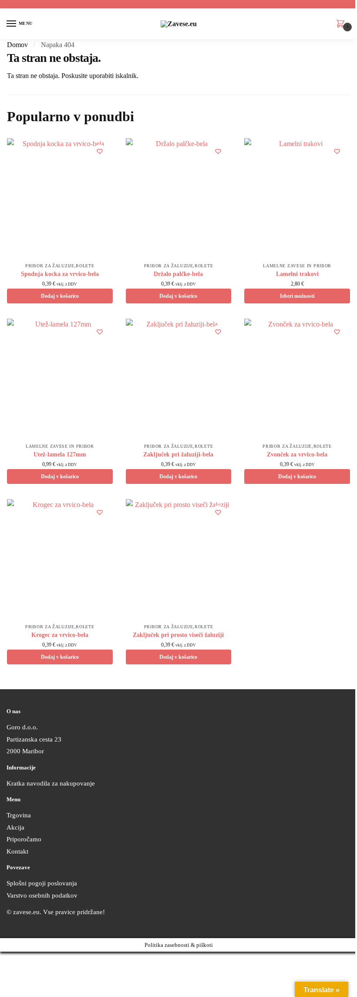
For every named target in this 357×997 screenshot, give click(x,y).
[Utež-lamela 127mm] (60, 379)
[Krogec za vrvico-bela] (60, 559)
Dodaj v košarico (60, 296)
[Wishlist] (99, 151)
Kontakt (17, 851)
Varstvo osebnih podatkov (42, 895)
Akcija (15, 827)
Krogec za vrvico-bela (59, 635)
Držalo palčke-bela (178, 274)
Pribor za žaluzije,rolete (59, 265)
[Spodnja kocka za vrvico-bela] (60, 198)
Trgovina (19, 815)
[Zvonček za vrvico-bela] (297, 379)
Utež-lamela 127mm (60, 454)
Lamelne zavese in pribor (297, 265)
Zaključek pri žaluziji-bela (178, 454)
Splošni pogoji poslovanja (42, 883)
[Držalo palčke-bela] (179, 198)
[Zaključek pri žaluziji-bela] (179, 379)
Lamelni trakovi (297, 274)
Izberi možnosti (297, 296)
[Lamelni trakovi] (297, 198)
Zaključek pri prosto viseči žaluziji (178, 635)
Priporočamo (24, 839)
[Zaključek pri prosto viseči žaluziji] (179, 559)
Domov (17, 44)
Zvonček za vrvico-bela (297, 454)
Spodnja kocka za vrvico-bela (60, 274)
